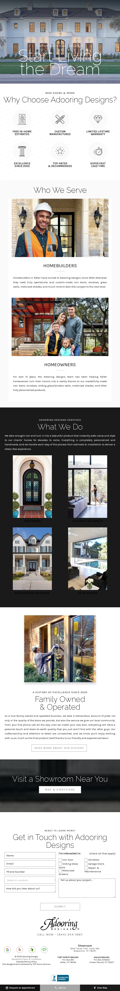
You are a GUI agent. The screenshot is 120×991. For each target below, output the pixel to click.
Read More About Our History (59, 748)
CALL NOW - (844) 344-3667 (60, 934)
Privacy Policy (31, 962)
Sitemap (20, 962)
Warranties (16, 959)
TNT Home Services (41, 964)
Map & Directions (60, 789)
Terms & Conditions (32, 959)
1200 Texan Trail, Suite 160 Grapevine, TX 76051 (85, 949)
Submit (60, 906)
